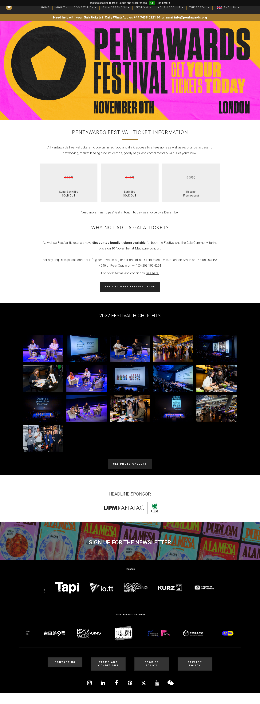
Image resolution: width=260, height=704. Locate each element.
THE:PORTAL (198, 7)
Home (45, 7)
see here (152, 273)
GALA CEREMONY (115, 7)
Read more (163, 2)
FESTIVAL (143, 7)
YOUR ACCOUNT (170, 7)
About (60, 7)
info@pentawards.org (104, 260)
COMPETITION (84, 7)
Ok (152, 2)
